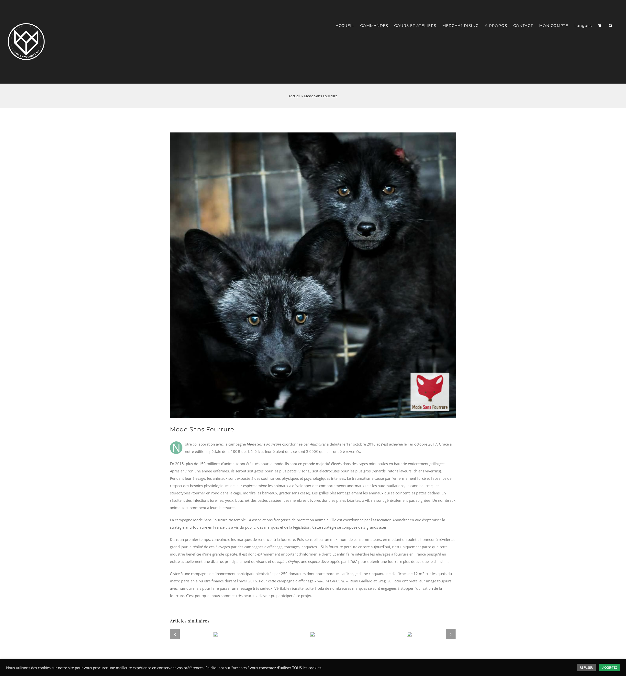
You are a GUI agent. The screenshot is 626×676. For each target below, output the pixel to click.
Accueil (294, 96)
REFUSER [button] (586, 667)
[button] (611, 25)
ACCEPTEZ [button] (609, 667)
